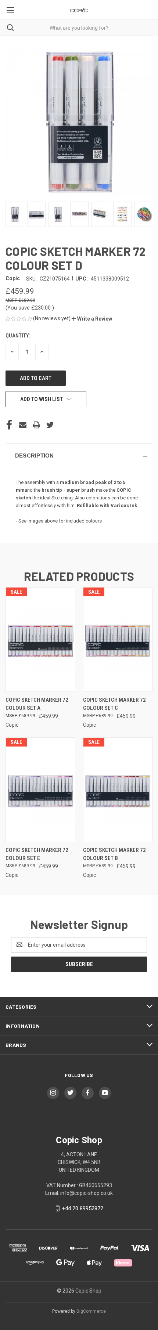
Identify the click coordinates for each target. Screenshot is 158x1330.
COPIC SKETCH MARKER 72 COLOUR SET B (114, 854)
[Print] (36, 425)
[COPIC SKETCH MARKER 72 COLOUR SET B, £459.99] (118, 790)
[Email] (22, 425)
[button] (92, 319)
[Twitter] (50, 425)
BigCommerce (91, 1311)
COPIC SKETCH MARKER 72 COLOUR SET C (114, 704)
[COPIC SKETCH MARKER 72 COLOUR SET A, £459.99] (40, 639)
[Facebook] (9, 425)
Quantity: (18, 336)
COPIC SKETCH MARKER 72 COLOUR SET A (37, 704)
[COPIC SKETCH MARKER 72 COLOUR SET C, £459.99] (118, 639)
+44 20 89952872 (82, 1208)
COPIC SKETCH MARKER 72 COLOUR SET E (37, 854)
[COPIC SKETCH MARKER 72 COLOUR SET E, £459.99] (40, 790)
